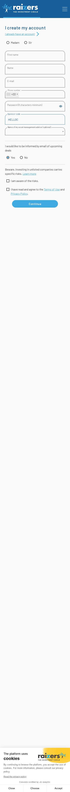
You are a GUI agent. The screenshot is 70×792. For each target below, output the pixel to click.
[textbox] (35, 131)
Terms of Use (52, 189)
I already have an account (20, 34)
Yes (13, 157)
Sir (30, 42)
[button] (65, 9)
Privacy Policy (19, 193)
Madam (15, 42)
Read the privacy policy (15, 776)
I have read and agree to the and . (38, 191)
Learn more (29, 173)
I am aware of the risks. (25, 180)
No (26, 157)
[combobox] (12, 94)
